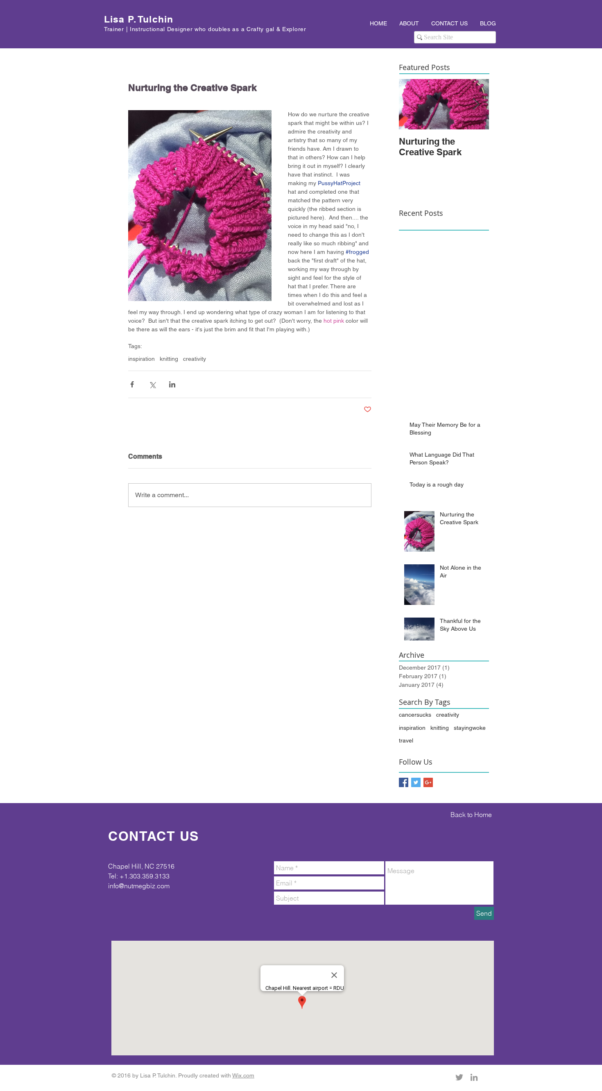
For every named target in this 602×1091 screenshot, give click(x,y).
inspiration (141, 358)
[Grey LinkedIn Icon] (474, 1077)
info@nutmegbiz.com (139, 886)
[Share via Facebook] (132, 384)
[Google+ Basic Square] (428, 782)
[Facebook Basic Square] (403, 782)
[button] (409, 23)
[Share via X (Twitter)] (152, 384)
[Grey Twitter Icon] (459, 1077)
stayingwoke (470, 727)
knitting (169, 358)
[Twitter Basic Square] (416, 782)
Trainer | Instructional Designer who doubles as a (175, 29)
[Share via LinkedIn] (172, 384)
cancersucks (415, 714)
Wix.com (243, 1075)
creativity (194, 358)
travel (406, 740)
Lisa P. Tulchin (138, 19)
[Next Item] (476, 104)
